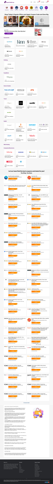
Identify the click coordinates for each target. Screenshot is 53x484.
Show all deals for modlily (34, 360)
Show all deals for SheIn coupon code (12, 323)
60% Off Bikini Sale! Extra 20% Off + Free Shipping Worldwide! (16, 338)
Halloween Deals (37, 473)
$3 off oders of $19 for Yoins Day (14, 384)
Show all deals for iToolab (10, 257)
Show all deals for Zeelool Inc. (11, 190)
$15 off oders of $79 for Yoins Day (14, 365)
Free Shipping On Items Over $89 (38, 346)
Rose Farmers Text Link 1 (36, 251)
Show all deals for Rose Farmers (11, 208)
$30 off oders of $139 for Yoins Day (15, 393)
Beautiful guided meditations (13, 176)
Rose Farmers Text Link (36, 232)
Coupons (20, 467)
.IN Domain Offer (35, 260)
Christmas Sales (37, 472)
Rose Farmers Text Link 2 (13, 223)
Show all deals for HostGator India (35, 210)
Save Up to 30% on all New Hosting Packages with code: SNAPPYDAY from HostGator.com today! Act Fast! (16, 290)
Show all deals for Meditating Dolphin (12, 180)
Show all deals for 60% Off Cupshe (11, 343)
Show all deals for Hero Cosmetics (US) (12, 285)
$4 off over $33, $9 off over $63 (38, 356)
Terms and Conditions (22, 470)
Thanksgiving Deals (37, 469)
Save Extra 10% (34, 176)
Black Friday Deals (37, 467)
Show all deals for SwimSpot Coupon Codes (12, 352)
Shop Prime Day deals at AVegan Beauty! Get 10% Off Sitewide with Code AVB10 (16, 328)
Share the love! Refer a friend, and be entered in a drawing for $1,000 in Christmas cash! (40, 328)
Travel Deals (36, 470)
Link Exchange (21, 472)
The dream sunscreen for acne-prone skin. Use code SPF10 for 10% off (16, 280)
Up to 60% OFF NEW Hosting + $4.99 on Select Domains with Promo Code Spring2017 (40, 224)
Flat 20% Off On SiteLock (36, 213)
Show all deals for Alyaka (10, 274)
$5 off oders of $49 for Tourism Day (38, 384)
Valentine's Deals (37, 476)
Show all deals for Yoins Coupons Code (12, 360)
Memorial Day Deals (37, 474)
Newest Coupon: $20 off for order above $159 (17, 185)
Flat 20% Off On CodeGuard (13, 260)
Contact (20, 468)
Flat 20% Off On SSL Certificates (14, 232)
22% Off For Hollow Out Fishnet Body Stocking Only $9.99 (38, 309)
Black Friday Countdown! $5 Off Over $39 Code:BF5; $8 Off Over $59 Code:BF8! (39, 338)
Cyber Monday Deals (37, 468)
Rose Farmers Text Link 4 (13, 204)
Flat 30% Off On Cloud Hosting (37, 299)
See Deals (8, 33)
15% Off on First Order (12, 270)
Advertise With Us (21, 471)
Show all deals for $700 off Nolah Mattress (36, 191)
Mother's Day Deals (37, 475)
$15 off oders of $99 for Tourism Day (38, 393)
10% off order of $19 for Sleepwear (14, 356)
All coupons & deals (26, 402)
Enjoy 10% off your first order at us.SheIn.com (17, 318)
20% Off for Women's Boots (13, 374)
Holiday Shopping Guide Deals (38, 471)
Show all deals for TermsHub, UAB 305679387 (36, 180)
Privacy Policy (21, 469)
